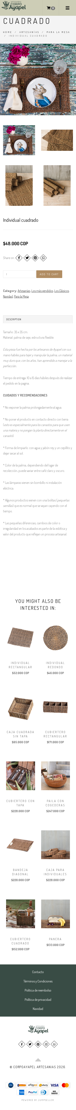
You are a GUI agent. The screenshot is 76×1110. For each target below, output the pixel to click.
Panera (55, 939)
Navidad (8, 296)
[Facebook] (18, 257)
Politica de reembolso (38, 990)
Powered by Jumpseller (37, 1100)
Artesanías (29, 32)
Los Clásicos (61, 291)
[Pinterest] (35, 257)
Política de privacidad (38, 1000)
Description (13, 319)
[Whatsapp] (54, 1044)
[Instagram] (46, 1044)
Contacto (38, 972)
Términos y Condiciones (38, 981)
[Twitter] (27, 257)
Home (7, 32)
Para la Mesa (58, 32)
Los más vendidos (42, 291)
